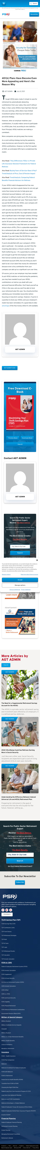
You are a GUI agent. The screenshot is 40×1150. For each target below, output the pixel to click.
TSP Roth (4, 939)
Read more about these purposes (29, 574)
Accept (20, 580)
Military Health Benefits (8, 1041)
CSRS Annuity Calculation (8, 986)
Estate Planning (5, 1130)
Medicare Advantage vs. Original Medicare (13, 1103)
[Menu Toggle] (4, 3)
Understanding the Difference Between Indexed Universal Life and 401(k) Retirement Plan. (18, 798)
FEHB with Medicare (7, 1072)
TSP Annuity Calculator (7, 959)
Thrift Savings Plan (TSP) (10, 920)
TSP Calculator (5, 955)
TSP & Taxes (4, 943)
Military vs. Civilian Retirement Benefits (12, 1037)
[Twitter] (6, 910)
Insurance (5, 1052)
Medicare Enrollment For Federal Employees (13, 1068)
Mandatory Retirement (7, 1048)
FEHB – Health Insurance (8, 1056)
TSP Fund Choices (6, 931)
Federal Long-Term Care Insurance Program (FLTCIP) (16, 1091)
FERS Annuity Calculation (8, 970)
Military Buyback (6, 1021)
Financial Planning (8, 1119)
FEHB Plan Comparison (7, 1060)
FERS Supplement (6, 974)
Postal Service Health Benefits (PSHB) (12, 1079)
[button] (37, 560)
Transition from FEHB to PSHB (9, 1083)
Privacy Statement (25, 589)
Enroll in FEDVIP (5, 1115)
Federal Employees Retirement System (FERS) (14, 966)
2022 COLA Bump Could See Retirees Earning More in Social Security (18, 751)
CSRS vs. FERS (5, 994)
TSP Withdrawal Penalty (8, 951)
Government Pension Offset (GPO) (10, 1013)
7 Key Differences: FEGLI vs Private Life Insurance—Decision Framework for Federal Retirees (19, 164)
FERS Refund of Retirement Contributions (13, 1010)
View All (5, 665)
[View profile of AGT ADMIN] (20, 344)
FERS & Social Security (7, 978)
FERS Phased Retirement (8, 1006)
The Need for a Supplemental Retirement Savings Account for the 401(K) (19, 704)
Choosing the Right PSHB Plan (9, 1087)
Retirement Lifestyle (7, 1138)
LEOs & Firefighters (6, 1044)
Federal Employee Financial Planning (11, 1122)
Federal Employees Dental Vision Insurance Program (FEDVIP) (18, 1111)
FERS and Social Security (8, 998)
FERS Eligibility (5, 1002)
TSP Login (4, 947)
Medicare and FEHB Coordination (10, 1099)
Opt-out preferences (15, 589)
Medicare (4, 1064)
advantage (5, 306)
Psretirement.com (30, 902)
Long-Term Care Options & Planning (11, 1095)
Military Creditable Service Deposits (11, 1025)
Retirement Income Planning (9, 1126)
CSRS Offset (4, 990)
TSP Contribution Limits (8, 928)
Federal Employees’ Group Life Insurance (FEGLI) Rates (16, 1107)
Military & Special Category (11, 1017)
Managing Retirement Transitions (10, 1134)
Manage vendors (6, 574)
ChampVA (4, 1029)
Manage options (20, 585)
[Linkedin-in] (10, 910)
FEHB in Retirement (7, 1076)
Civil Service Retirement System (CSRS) (12, 982)
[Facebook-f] (2, 910)
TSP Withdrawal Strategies (8, 935)
